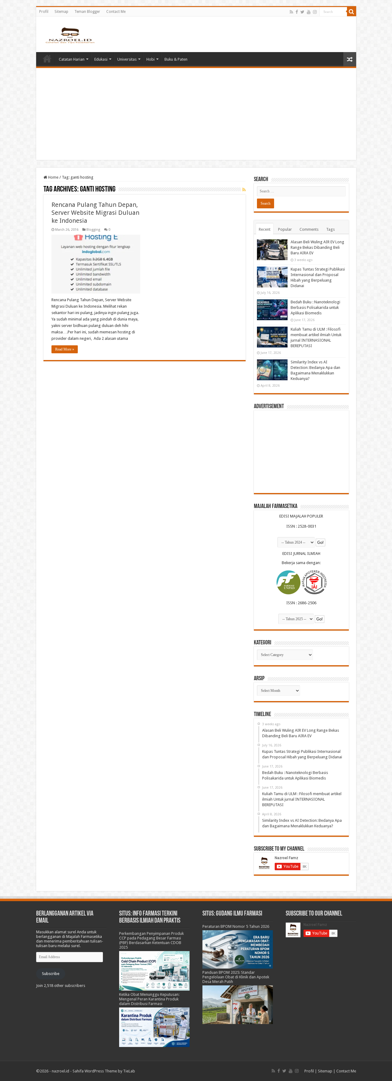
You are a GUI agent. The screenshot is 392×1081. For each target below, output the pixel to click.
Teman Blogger (87, 11)
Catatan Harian (72, 59)
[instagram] (314, 12)
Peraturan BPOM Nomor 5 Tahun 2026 (235, 926)
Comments (309, 229)
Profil (43, 11)
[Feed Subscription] (244, 189)
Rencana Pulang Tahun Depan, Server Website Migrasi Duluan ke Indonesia (95, 212)
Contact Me (116, 11)
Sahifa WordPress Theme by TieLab (104, 1071)
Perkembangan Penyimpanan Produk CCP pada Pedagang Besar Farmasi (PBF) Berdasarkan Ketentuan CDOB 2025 (151, 940)
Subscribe (50, 973)
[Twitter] (302, 12)
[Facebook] (297, 12)
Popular (285, 229)
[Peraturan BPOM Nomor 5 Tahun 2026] (237, 949)
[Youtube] (308, 12)
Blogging (93, 230)
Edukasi (100, 59)
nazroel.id (60, 1071)
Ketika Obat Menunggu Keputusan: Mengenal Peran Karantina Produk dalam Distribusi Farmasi (149, 999)
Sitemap (61, 11)
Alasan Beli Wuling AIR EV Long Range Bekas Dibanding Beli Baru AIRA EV (317, 247)
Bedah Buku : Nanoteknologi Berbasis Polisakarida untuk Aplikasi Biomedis (315, 307)
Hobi (150, 59)
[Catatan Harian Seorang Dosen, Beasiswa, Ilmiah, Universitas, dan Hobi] (70, 35)
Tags (330, 229)
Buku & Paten (175, 59)
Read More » (64, 349)
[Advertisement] (196, 114)
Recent (264, 229)
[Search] (351, 11)
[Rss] (291, 12)
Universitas (127, 59)
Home (47, 58)
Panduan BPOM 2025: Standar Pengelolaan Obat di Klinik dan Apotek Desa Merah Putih (235, 977)
